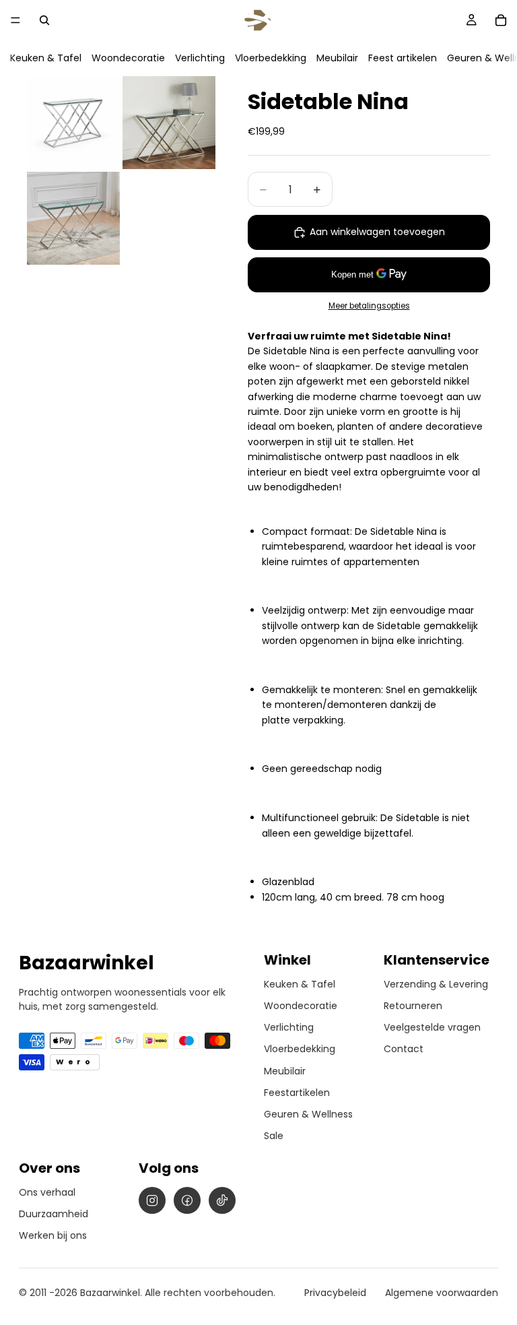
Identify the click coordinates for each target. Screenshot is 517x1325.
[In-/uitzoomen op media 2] (169, 122)
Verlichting (200, 58)
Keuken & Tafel (45, 58)
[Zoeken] (44, 20)
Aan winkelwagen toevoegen (377, 231)
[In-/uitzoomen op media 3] (73, 218)
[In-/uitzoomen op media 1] (73, 122)
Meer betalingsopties (369, 305)
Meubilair (337, 58)
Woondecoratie (128, 58)
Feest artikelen (402, 58)
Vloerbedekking (270, 58)
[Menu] (15, 20)
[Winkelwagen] (501, 20)
